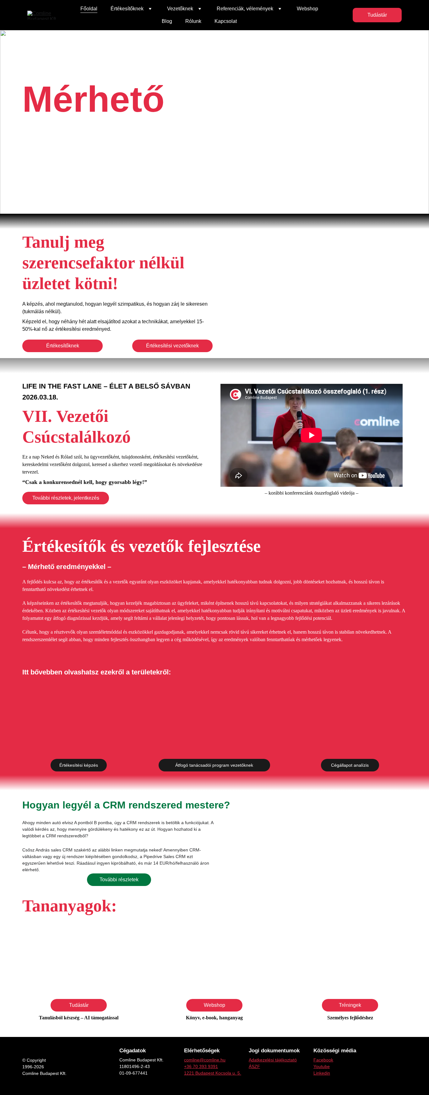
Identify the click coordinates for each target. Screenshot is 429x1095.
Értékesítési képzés (78, 765)
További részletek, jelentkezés (65, 498)
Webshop (307, 8)
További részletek (119, 879)
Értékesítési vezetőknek (172, 345)
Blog (167, 21)
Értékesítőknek (62, 345)
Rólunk (193, 21)
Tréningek (350, 1005)
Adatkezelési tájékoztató (273, 1059)
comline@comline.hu (204, 1059)
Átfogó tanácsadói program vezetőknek (214, 765)
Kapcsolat (226, 21)
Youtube (321, 1066)
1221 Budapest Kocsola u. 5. (212, 1073)
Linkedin (321, 1073)
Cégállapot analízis (350, 765)
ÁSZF (254, 1066)
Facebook (323, 1059)
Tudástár (377, 15)
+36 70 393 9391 (201, 1066)
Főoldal (88, 8)
